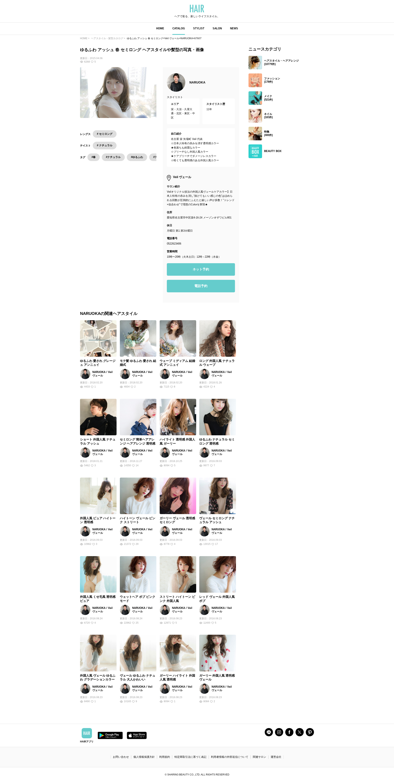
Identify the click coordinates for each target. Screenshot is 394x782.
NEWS (234, 28)
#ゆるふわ (137, 157)
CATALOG (178, 28)
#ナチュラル (113, 157)
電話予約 (200, 286)
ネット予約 (201, 269)
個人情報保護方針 (144, 756)
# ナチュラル (104, 145)
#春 (94, 157)
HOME (160, 28)
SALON (217, 28)
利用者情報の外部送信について (229, 756)
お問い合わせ (121, 756)
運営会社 (276, 756)
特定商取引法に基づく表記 (190, 756)
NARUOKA (197, 82)
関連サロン (259, 756)
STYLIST (198, 28)
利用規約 (164, 756)
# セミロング (104, 133)
